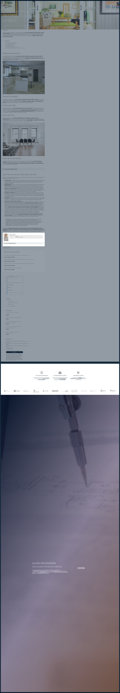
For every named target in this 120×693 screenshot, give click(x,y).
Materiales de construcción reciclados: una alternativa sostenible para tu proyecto (19, 263)
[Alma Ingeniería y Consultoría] (3, 10)
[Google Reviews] (5, 3)
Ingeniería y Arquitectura (7, 261)
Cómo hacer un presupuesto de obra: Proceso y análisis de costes (16, 255)
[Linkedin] (3, 3)
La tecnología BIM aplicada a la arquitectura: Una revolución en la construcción (18, 259)
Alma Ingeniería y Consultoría (7, 10)
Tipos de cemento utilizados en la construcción (13, 267)
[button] (5, 4)
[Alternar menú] (12, 17)
